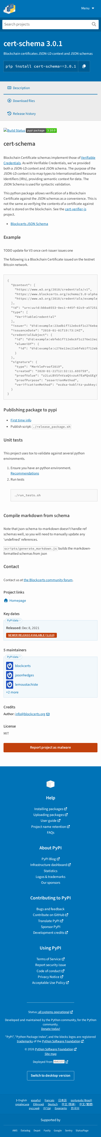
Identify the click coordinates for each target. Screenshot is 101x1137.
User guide (49, 820)
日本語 (62, 1100)
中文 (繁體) (86, 1104)
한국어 (75, 1108)
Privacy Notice (48, 976)
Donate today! (50, 1029)
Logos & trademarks (50, 876)
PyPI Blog (49, 859)
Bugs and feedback (50, 909)
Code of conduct (49, 971)
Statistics (50, 870)
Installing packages (48, 808)
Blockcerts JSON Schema (29, 223)
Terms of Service (48, 959)
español (36, 1100)
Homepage (17, 600)
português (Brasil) (81, 1100)
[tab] (50, 88)
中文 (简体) (68, 1104)
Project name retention (48, 826)
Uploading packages (48, 814)
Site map (51, 1054)
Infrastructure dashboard (48, 864)
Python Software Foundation (61, 1041)
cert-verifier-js (75, 209)
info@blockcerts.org (30, 714)
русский (34, 1108)
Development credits (48, 932)
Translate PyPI (48, 920)
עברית (47, 1108)
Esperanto (61, 1108)
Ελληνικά (38, 1104)
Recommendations (25, 473)
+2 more (12, 692)
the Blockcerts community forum (48, 580)
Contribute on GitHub (48, 914)
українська (22, 1104)
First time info (21, 420)
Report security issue (50, 964)
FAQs (50, 832)
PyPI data (12, 621)
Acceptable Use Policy (48, 982)
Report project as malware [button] (50, 747)
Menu (85, 8)
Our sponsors (50, 882)
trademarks (25, 1041)
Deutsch (53, 1104)
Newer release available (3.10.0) (31, 635)
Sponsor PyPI (50, 926)
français (49, 1100)
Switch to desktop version (50, 1075)
